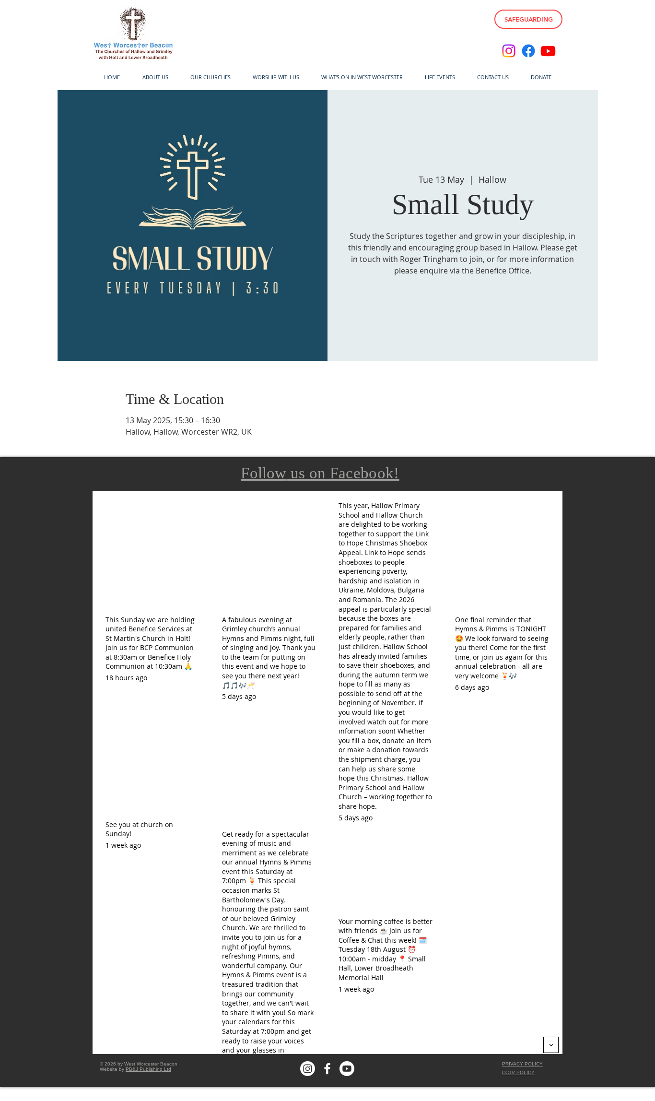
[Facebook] (528, 50)
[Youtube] (548, 50)
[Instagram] (508, 50)
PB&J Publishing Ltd (148, 1069)
